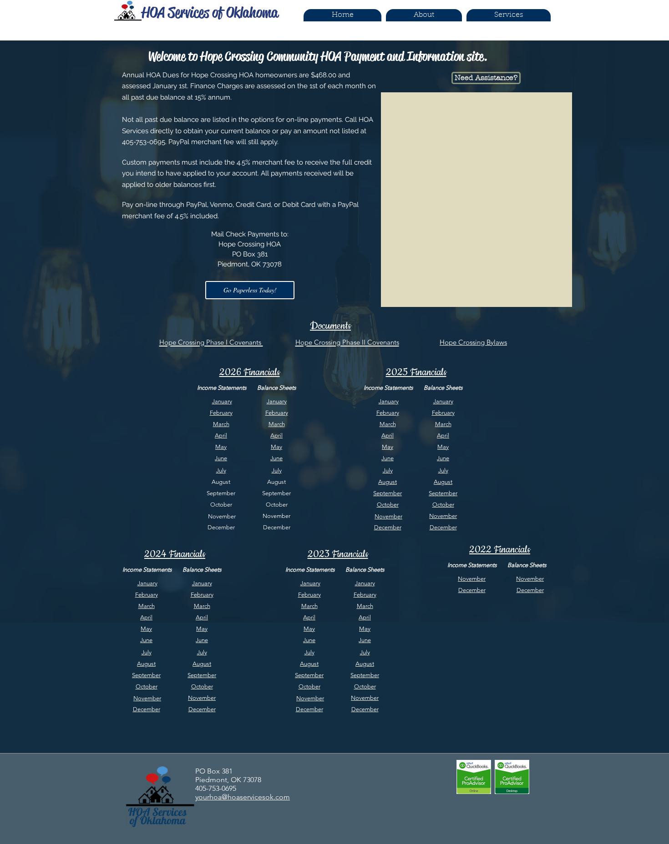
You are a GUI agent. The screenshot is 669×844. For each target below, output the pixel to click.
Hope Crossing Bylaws (473, 342)
